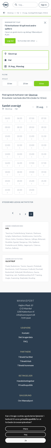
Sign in (44, 4)
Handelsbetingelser (25, 381)
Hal (18, 13)
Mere (25, 428)
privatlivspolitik (28, 419)
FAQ (25, 341)
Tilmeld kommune (25, 365)
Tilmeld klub (25, 361)
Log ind (10, 40)
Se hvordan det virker (28, 41)
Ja (26, 440)
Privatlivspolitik (25, 385)
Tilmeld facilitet (25, 357)
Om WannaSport (25, 400)
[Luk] (45, 23)
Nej (25, 434)
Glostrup (10, 13)
